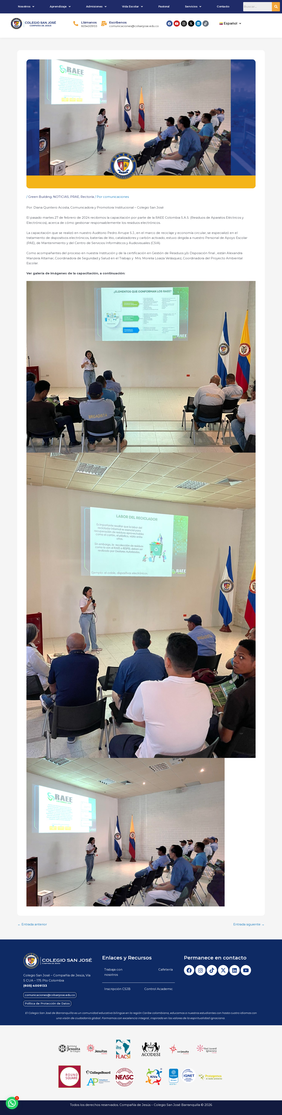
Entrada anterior (32, 924)
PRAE (74, 197)
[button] (26, 6)
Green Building (40, 197)
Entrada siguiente (248, 924)
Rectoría (87, 197)
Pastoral (163, 6)
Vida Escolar (130, 6)
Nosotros (24, 6)
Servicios (191, 6)
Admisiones (94, 6)
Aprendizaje (58, 6)
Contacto (223, 6)
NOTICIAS (61, 197)
